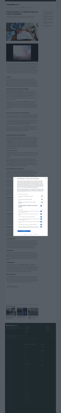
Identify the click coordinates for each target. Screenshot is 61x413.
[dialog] (30, 206)
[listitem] (30, 194)
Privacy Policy (36, 234)
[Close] (46, 179)
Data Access (30, 234)
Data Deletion (25, 234)
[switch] (41, 196)
